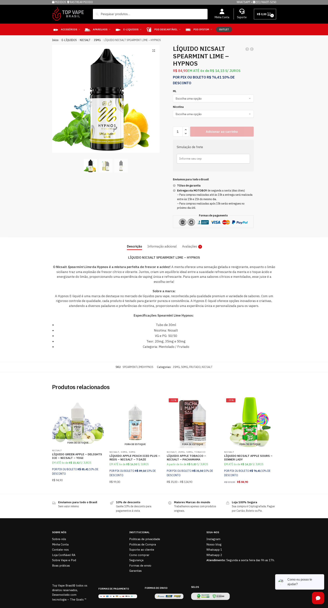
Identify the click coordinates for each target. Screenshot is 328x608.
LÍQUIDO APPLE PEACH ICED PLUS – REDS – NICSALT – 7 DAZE (135, 457)
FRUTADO (195, 367)
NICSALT (85, 40)
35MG (97, 40)
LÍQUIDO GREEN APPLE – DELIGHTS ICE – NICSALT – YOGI (77, 456)
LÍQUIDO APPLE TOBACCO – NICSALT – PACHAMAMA (186, 457)
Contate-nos (60, 549)
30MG (124, 452)
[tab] (134, 243)
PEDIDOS (61, 2)
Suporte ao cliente (141, 549)
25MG (181, 452)
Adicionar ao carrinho (222, 132)
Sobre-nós (59, 539)
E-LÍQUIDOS (69, 40)
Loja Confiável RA (63, 555)
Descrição (134, 246)
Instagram (213, 539)
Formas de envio (140, 565)
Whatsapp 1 (214, 549)
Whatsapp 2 (214, 555)
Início (55, 40)
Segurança (136, 560)
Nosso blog (214, 544)
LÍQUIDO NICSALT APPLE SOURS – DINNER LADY (248, 457)
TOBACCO (200, 452)
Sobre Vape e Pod (64, 560)
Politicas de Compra (142, 544)
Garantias (135, 571)
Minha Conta (222, 17)
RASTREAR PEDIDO (81, 2)
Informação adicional (162, 246)
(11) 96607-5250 (266, 2)
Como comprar (139, 555)
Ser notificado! (77, 489)
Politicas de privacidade (144, 539)
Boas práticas (61, 565)
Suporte (242, 17)
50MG (184, 367)
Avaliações (189, 246)
